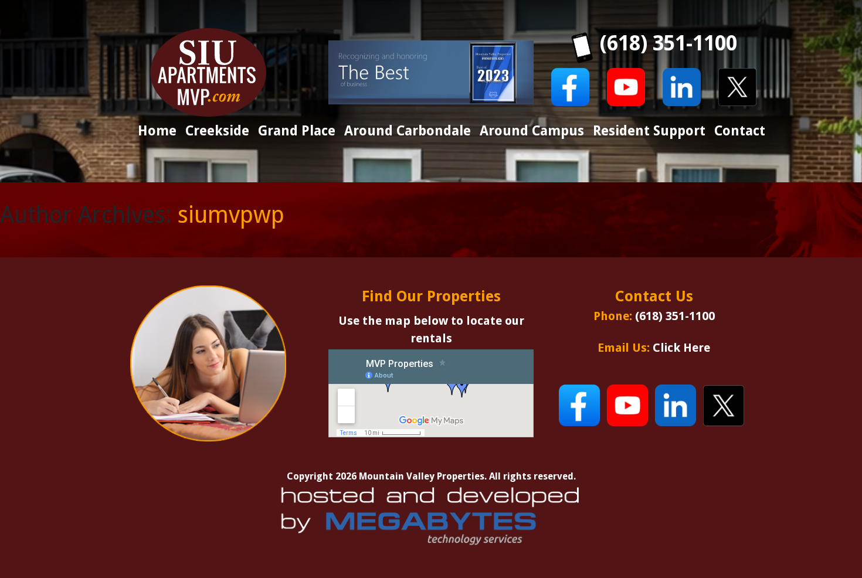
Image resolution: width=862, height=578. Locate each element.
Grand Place (296, 131)
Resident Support (649, 131)
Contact (739, 131)
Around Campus (532, 131)
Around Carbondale (407, 131)
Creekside (217, 131)
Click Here (681, 348)
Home (157, 131)
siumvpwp (231, 215)
